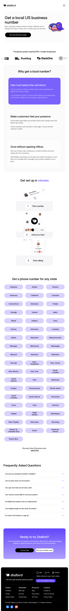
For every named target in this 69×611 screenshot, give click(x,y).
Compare (8, 590)
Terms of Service (49, 594)
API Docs (35, 597)
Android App (23, 597)
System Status (9, 597)
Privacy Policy (48, 597)
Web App (21, 590)
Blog (33, 590)
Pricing (7, 594)
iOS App (21, 594)
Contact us (47, 590)
